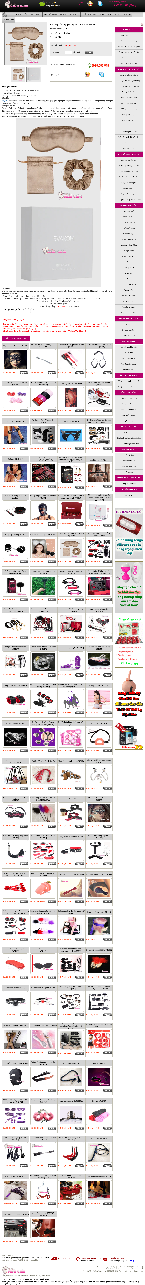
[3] (28, 309)
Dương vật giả (63, 1281)
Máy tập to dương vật (120, 1281)
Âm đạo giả (74, 1281)
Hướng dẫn (17, 1258)
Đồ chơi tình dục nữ (49, 1281)
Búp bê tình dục (86, 1281)
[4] (31, 309)
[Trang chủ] (16, 8)
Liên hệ (26, 1258)
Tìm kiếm (35, 1258)
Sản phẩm (6, 1258)
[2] (25, 309)
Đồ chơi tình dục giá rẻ (102, 1281)
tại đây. (132, 1260)
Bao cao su (18, 1281)
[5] (34, 309)
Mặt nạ (5, 101)
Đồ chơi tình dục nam (32, 1281)
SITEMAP (45, 1258)
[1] (23, 309)
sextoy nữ (16, 1284)
